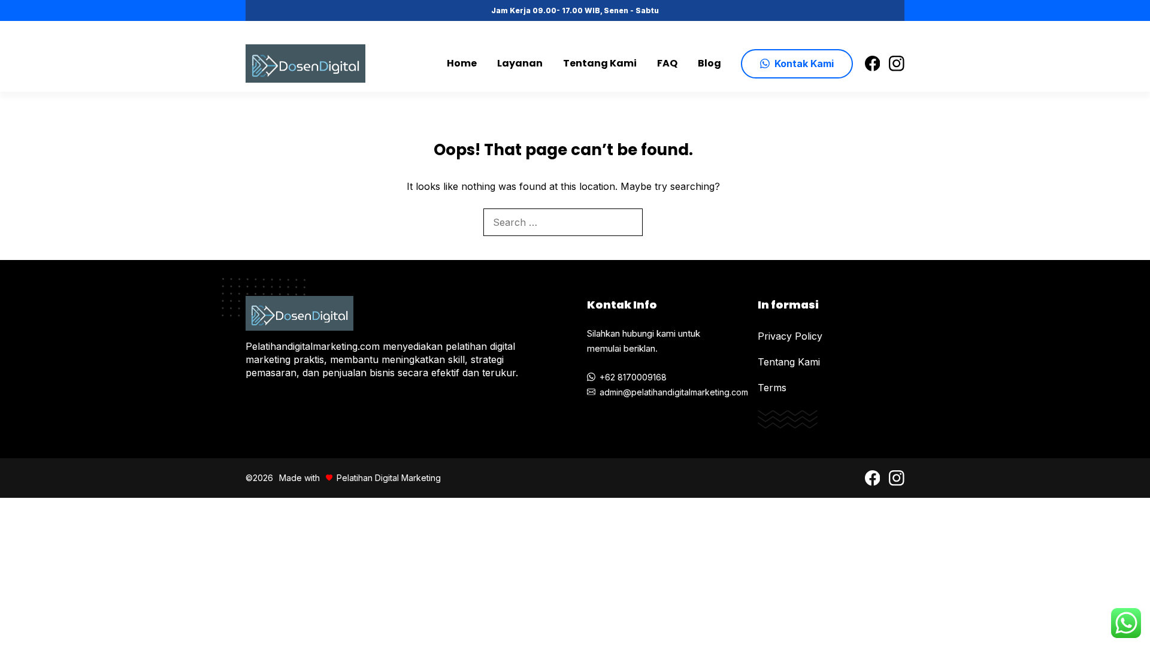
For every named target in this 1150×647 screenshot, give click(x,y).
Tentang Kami (600, 63)
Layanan (520, 63)
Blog (709, 63)
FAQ (667, 63)
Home (462, 63)
